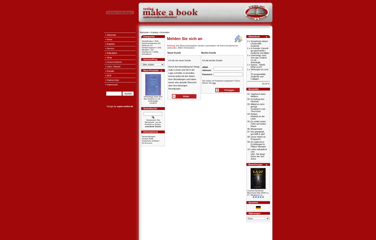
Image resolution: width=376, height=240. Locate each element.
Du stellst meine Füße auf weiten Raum (258, 123)
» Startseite (110, 35)
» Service (109, 48)
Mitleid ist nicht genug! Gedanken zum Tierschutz (258, 107)
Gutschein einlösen (150, 141)
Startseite (144, 32)
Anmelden (165, 32)
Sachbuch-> (147, 52)
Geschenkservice (149, 43)
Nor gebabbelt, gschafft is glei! (258, 132)
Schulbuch (147, 54)
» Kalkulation (111, 53)
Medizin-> (146, 50)
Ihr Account (147, 143)
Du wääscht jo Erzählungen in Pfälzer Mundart (258, 144)
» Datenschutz (112, 80)
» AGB (108, 75)
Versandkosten (148, 136)
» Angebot (110, 44)
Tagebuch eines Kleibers (258, 95)
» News (108, 39)
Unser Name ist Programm (258, 138)
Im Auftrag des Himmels (257, 100)
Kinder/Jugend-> (149, 48)
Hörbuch (146, 45)
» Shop (108, 57)
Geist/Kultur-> (148, 41)
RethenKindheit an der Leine (258, 116)
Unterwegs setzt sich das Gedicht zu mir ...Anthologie (153, 99)
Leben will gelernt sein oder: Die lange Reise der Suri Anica (259, 154)
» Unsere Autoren (113, 62)
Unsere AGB (147, 139)
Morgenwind (256, 129)
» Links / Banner (113, 66)
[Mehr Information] (186, 48)
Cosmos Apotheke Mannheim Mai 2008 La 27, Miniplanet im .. (257, 193)
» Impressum (111, 84)
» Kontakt (109, 71)
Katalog (154, 32)
